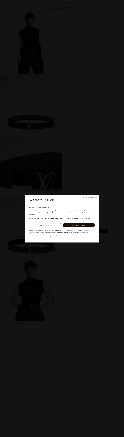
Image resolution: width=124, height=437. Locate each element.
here (59, 236)
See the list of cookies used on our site (39, 234)
